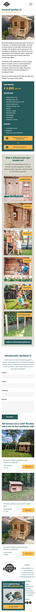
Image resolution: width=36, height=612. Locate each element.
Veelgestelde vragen (27, 591)
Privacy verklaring (27, 595)
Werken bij (27, 588)
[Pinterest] (30, 602)
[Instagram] (27, 602)
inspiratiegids (15, 586)
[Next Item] (31, 27)
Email (4, 381)
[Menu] (31, 4)
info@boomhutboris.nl (28, 577)
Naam (4, 373)
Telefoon (5, 390)
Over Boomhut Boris (27, 586)
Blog (27, 584)
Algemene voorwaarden (27, 593)
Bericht (4, 399)
